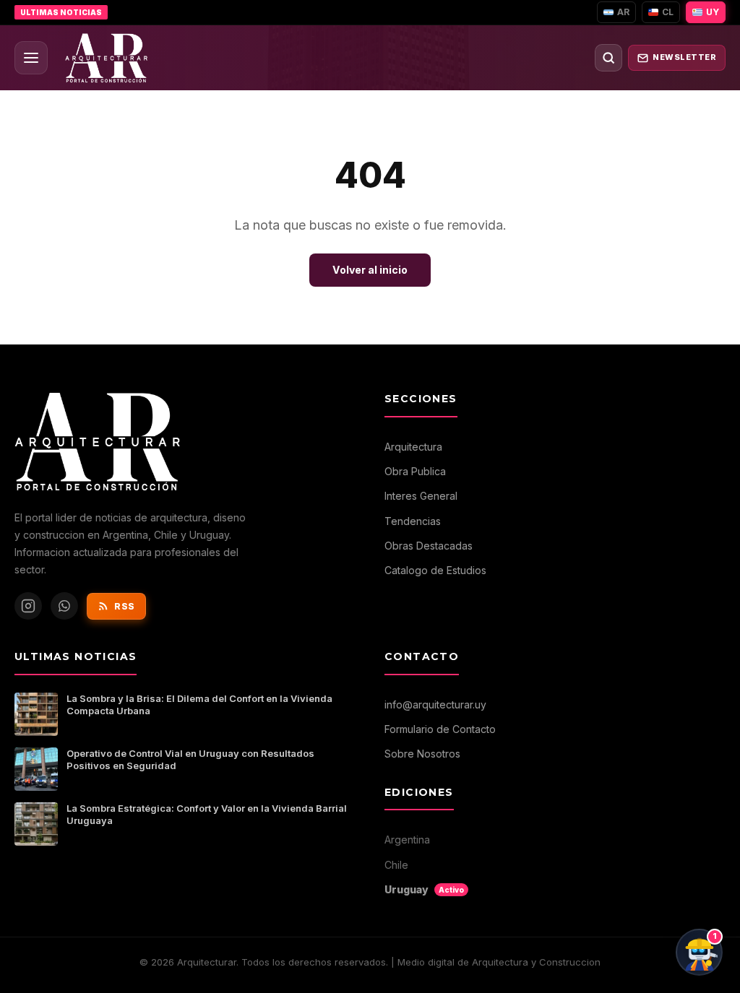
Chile (396, 865)
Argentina (407, 839)
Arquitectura (413, 447)
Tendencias (412, 521)
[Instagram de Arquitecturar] (28, 606)
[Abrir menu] (31, 57)
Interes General (420, 496)
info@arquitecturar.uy (435, 704)
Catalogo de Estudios (435, 570)
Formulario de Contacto (440, 729)
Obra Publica (415, 471)
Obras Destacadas (428, 545)
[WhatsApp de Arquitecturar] (64, 606)
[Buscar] (608, 57)
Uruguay (424, 889)
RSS (124, 606)
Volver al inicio (370, 270)
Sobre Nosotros (422, 753)
